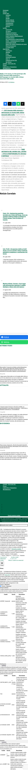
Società (7, 18)
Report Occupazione (11, 46)
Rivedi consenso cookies (14, 515)
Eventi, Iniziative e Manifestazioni (14, 36)
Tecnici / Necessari (6, 555)
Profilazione (16, 555)
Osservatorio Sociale (11, 42)
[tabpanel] (14, 626)
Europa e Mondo (10, 20)
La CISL (5, 28)
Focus (7, 54)
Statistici (22, 555)
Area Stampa (6, 49)
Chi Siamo (8, 31)
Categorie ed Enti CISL (11, 60)
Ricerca (5, 12)
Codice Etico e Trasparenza (10, 67)
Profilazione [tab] (3, 664)
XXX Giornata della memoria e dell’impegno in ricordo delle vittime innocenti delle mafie (12, 113)
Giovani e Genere (10, 21)
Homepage (5, 10)
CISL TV (8, 59)
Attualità (8, 52)
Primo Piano (9, 50)
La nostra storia (10, 47)
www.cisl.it (7, 574)
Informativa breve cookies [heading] (6, 525)
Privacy (5, 65)
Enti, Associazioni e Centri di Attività (15, 39)
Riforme (8, 26)
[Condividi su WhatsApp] (18, 104)
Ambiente (8, 15)
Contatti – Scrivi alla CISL (9, 63)
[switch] (0, 665)
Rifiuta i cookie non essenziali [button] (15, 560)
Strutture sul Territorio (11, 33)
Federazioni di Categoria (12, 34)
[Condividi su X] (10, 104)
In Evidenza (9, 55)
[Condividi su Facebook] (5, 104)
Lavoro (7, 16)
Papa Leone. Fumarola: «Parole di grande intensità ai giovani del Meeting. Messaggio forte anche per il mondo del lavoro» (14, 446)
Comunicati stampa (11, 57)
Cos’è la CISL (9, 29)
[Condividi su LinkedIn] (14, 104)
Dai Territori (8, 62)
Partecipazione (9, 25)
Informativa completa (16, 549)
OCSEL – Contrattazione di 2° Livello (15, 41)
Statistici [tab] (2, 740)
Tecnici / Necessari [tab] (5, 584)
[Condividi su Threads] (22, 104)
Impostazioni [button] (3, 557)
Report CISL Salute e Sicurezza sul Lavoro (16, 44)
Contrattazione (9, 23)
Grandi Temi (6, 13)
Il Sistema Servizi (10, 37)
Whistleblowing (7, 68)
